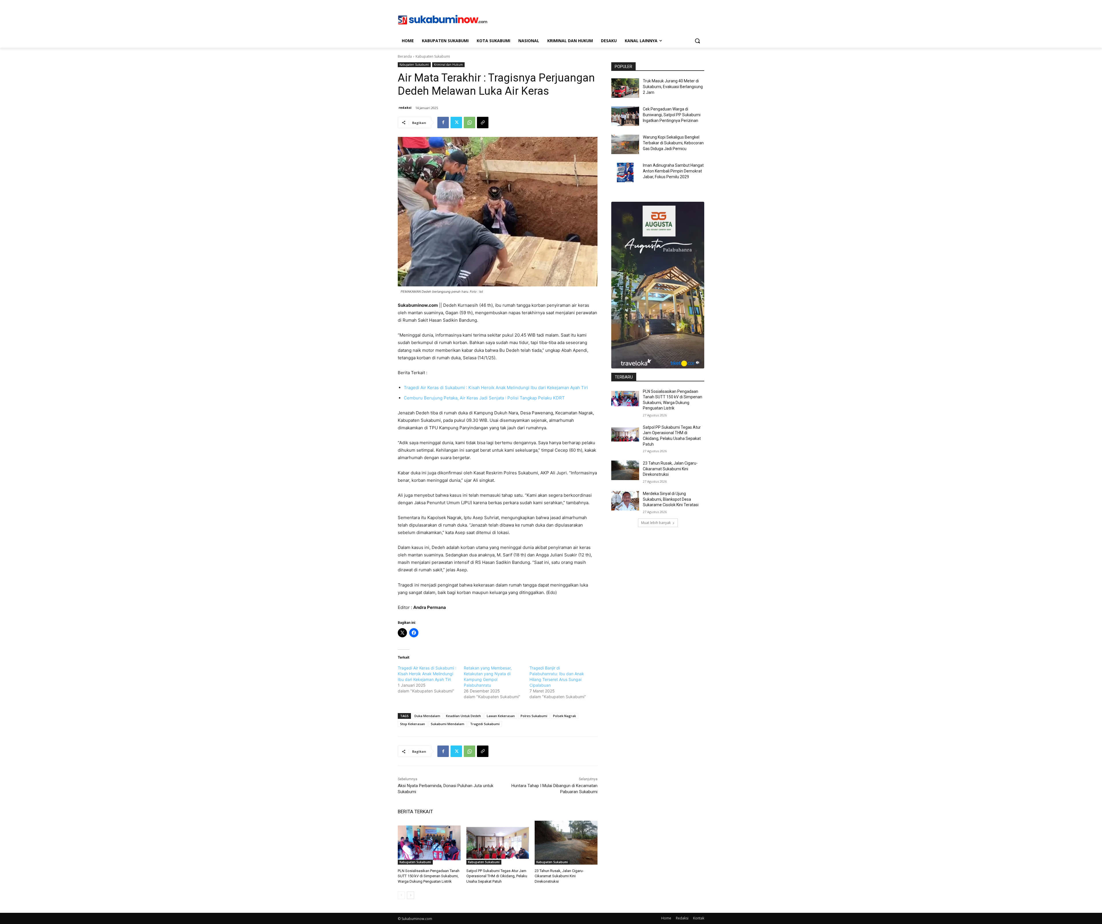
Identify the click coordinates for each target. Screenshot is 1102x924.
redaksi (405, 107)
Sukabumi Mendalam (447, 724)
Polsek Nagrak (564, 716)
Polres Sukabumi (534, 716)
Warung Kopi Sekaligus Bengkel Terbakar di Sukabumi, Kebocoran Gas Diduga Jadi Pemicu (673, 143)
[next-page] (410, 895)
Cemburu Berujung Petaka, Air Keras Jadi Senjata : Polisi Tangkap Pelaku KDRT (484, 398)
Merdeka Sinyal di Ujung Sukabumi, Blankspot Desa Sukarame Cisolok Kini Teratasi (671, 499)
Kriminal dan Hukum (448, 65)
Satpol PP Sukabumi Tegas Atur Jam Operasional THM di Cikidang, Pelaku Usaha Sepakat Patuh (496, 876)
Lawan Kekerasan (501, 716)
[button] (697, 41)
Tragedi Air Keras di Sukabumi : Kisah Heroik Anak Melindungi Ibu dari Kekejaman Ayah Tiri (496, 387)
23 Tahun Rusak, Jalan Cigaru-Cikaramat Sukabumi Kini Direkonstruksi (559, 876)
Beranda (405, 56)
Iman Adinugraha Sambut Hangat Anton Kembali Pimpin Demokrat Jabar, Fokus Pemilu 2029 (673, 171)
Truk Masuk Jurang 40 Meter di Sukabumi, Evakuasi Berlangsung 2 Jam (673, 86)
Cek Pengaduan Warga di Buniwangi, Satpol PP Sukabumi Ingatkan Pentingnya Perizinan (672, 115)
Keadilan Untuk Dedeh (463, 716)
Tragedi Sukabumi (485, 724)
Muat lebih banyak (656, 522)
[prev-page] (401, 895)
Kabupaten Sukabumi (433, 56)
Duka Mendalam (427, 716)
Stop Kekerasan (412, 724)
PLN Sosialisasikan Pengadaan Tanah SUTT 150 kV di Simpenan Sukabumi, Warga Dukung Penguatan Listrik (428, 876)
